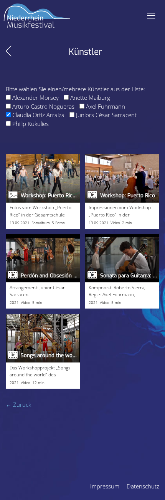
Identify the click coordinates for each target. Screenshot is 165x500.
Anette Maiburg (90, 97)
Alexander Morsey (35, 97)
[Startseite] (36, 18)
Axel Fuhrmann (105, 106)
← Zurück (18, 404)
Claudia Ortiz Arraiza (38, 115)
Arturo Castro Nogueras (43, 106)
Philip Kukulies (30, 124)
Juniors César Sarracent (106, 115)
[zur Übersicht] (9, 51)
